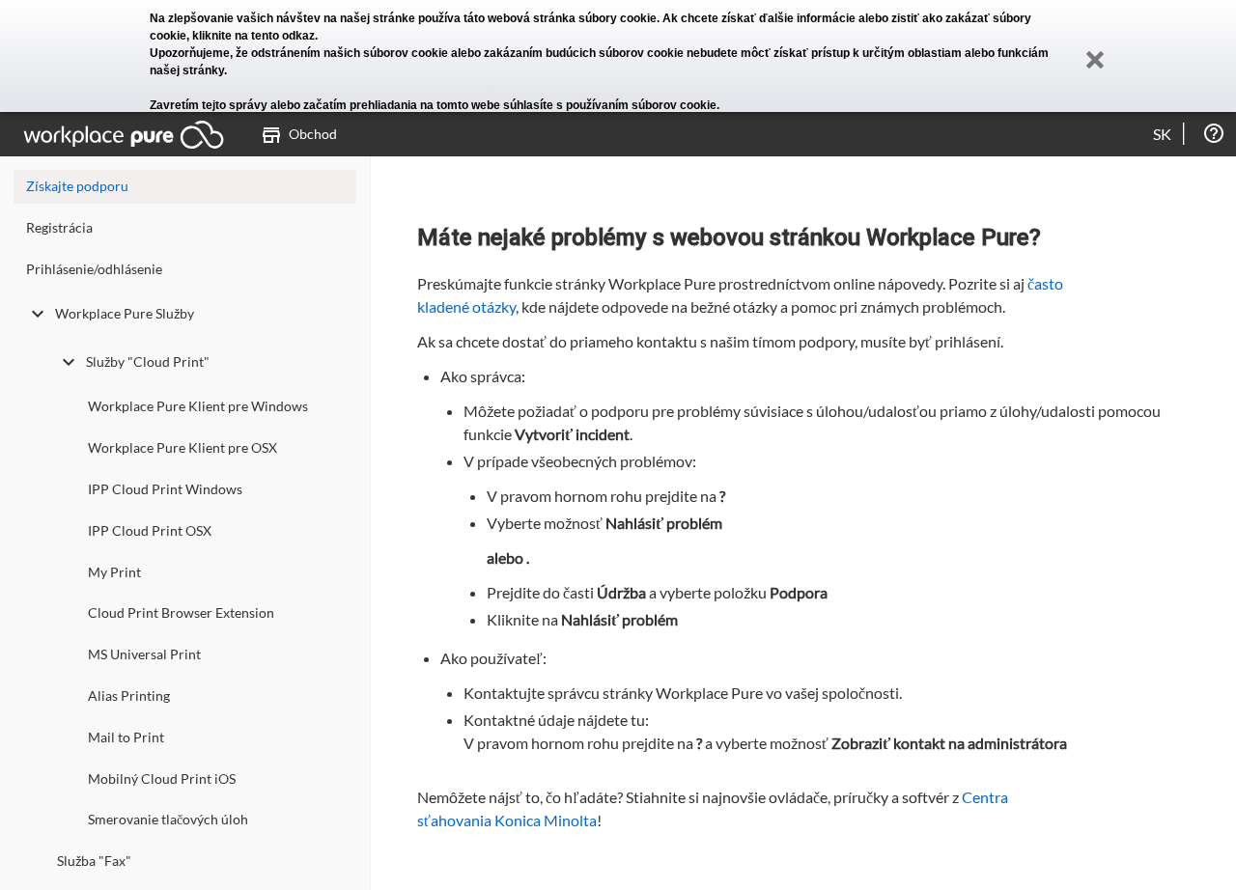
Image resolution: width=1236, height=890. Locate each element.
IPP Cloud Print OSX (149, 530)
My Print (114, 572)
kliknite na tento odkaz (253, 35)
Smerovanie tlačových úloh (168, 819)
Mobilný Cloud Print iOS (162, 778)
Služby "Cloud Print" (148, 361)
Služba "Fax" (94, 860)
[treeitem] (185, 232)
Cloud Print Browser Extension (181, 612)
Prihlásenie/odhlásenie (94, 269)
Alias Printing (129, 695)
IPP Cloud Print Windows (165, 489)
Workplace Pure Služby (124, 313)
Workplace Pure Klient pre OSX (182, 447)
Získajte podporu (77, 186)
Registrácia (59, 227)
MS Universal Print (144, 654)
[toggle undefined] (37, 313)
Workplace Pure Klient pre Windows (198, 406)
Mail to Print (126, 737)
